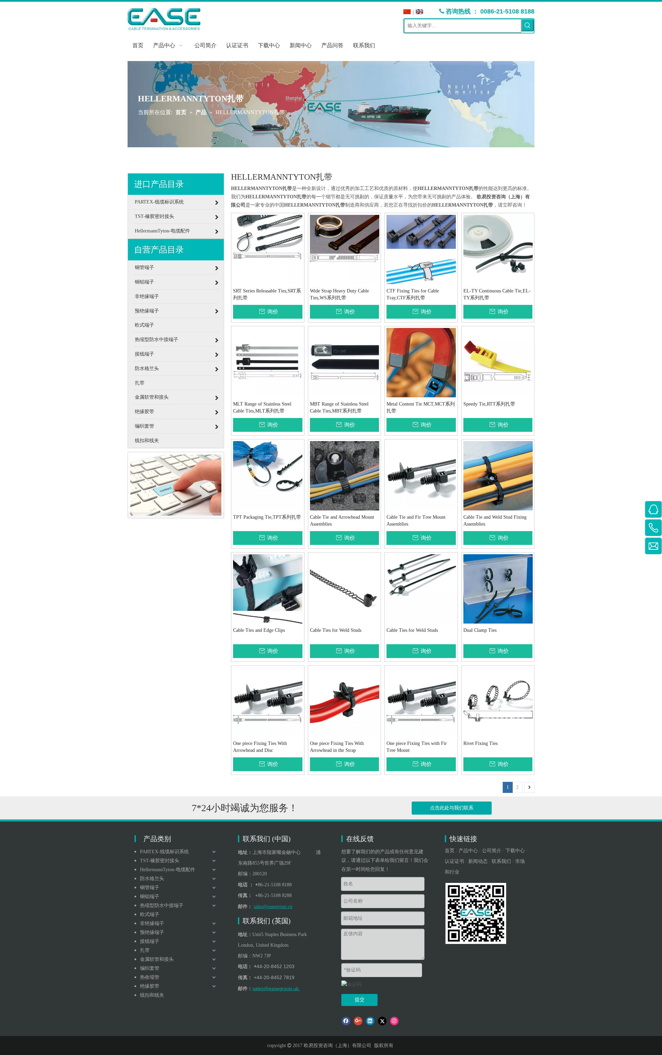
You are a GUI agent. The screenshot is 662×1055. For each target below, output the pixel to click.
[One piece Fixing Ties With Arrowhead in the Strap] (344, 701)
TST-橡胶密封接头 (159, 860)
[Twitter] (382, 1021)
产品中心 (468, 850)
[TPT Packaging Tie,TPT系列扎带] (267, 475)
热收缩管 (149, 977)
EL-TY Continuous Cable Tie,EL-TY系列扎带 (497, 294)
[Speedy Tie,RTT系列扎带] (498, 362)
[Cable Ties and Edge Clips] (267, 588)
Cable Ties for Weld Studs (335, 630)
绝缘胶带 (149, 986)
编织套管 (149, 968)
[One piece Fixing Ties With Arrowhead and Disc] (267, 701)
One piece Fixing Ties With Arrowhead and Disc (260, 747)
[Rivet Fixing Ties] (498, 701)
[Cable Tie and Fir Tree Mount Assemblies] (421, 475)
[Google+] (358, 1021)
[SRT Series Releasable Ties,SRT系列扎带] (267, 248)
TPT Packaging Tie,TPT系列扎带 (267, 517)
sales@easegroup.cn (273, 906)
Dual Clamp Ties (479, 630)
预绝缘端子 (152, 932)
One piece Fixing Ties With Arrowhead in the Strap (337, 747)
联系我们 (501, 861)
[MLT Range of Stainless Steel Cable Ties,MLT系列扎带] (267, 362)
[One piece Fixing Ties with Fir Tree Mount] (421, 701)
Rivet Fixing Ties (480, 743)
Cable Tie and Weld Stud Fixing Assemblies (494, 521)
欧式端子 (149, 914)
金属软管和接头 (157, 959)
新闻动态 (478, 861)
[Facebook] (346, 1021)
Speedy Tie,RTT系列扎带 (489, 404)
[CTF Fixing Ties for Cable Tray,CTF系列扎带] (421, 248)
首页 (449, 850)
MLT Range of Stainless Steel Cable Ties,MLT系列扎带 (262, 407)
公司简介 (491, 850)
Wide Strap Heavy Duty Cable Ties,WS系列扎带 (339, 294)
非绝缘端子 (152, 923)
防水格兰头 (152, 878)
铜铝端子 (149, 896)
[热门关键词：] (527, 25)
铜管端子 (149, 887)
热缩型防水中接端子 (161, 905)
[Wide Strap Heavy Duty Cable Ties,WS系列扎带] (344, 248)
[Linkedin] (370, 1021)
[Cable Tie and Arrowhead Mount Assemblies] (344, 475)
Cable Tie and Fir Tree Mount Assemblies (416, 521)
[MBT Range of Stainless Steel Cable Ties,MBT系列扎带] (344, 362)
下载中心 (515, 850)
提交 (359, 999)
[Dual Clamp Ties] (498, 588)
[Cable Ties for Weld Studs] (344, 588)
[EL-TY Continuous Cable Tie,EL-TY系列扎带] (498, 248)
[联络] (176, 485)
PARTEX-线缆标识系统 (164, 851)
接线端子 (149, 941)
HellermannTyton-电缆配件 (167, 869)
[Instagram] (394, 1021)
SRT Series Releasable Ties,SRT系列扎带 (267, 294)
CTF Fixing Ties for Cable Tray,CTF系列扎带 (413, 294)
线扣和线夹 (152, 995)
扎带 (145, 950)
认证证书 (454, 861)
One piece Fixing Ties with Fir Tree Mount (417, 747)
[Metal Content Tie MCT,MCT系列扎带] (421, 362)
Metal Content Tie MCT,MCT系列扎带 (421, 407)
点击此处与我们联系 (451, 807)
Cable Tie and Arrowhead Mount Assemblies (342, 521)
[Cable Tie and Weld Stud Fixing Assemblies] (498, 475)
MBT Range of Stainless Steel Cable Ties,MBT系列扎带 (339, 407)
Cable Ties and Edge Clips (259, 630)
